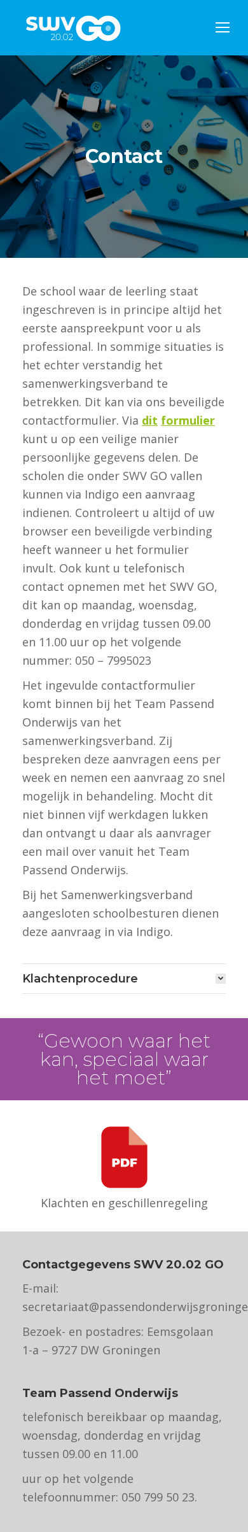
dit (150, 420)
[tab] (124, 978)
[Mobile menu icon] (222, 27)
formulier (188, 420)
